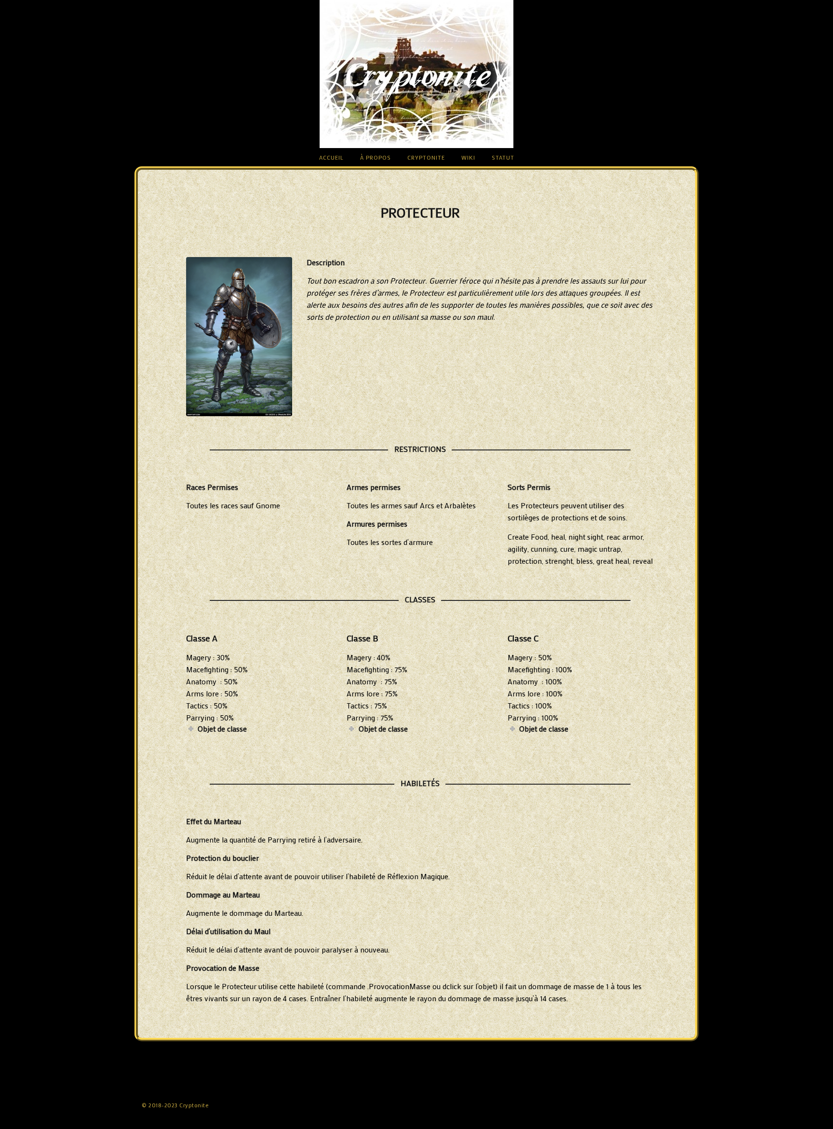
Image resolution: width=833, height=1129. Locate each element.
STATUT (503, 157)
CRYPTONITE (426, 157)
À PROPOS (375, 157)
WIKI (468, 157)
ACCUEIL (331, 157)
